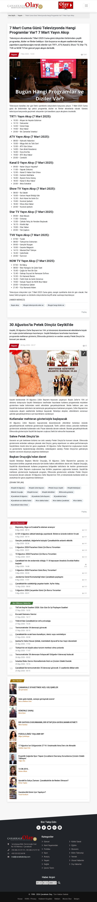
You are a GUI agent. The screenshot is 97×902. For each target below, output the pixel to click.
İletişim (76, 899)
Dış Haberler (76, 864)
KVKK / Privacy (30, 899)
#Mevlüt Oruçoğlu (17, 492)
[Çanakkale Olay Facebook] (43, 828)
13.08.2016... (23, 770)
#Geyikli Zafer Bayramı (36, 488)
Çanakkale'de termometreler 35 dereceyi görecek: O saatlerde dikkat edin (47, 668)
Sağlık (46, 864)
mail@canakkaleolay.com (20, 857)
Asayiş (46, 857)
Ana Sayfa (11, 15)
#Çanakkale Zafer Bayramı (41, 496)
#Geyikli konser (32, 492)
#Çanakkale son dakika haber (21, 500)
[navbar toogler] (86, 5)
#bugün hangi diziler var (56, 305)
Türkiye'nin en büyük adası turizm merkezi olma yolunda (39, 648)
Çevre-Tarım (49, 868)
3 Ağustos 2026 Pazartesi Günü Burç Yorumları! (35, 570)
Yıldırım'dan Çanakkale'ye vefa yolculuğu (33, 621)
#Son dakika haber (42, 500)
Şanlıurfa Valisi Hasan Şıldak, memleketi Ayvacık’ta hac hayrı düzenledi (46, 641)
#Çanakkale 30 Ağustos (19, 496)
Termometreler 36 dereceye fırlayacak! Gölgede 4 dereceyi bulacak (44, 654)
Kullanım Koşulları (45, 899)
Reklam (57, 899)
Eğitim (74, 845)
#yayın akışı (15, 305)
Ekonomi (74, 849)
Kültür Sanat (76, 841)
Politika (47, 849)
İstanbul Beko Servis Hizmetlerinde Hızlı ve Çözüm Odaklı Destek (43, 661)
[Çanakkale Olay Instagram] (54, 828)
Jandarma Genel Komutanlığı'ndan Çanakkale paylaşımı (39, 577)
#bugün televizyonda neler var (33, 305)
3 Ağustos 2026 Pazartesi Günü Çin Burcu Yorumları (37, 547)
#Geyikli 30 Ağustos (18, 488)
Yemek (74, 857)
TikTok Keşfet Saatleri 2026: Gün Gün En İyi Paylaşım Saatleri (41, 607)
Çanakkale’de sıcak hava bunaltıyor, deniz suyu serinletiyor (40, 634)
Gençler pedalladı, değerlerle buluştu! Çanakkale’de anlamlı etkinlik (43, 540)
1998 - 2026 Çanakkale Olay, (41, 894)
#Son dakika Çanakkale (61, 500)
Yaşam (20, 15)
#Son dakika (77, 500)
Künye (20, 899)
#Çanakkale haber (60, 496)
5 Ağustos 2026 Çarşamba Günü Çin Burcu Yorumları (38, 590)
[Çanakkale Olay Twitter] (38, 828)
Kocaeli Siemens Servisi (25, 614)
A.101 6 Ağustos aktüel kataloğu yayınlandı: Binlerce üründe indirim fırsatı (47, 534)
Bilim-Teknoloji (77, 853)
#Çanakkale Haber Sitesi (20, 505)
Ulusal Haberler (77, 860)
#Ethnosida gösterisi (66, 492)
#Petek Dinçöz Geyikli (55, 488)
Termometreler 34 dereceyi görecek (31, 628)
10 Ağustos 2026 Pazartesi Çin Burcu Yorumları (35, 554)
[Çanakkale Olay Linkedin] (59, 828)
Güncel (46, 841)
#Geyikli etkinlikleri (48, 492)
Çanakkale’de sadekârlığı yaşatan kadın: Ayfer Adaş (37, 584)
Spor (46, 853)
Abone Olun (67, 899)
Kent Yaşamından (51, 845)
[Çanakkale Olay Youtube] (48, 828)
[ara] (59, 883)
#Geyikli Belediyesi (73, 488)
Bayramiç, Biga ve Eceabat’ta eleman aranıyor (35, 527)
